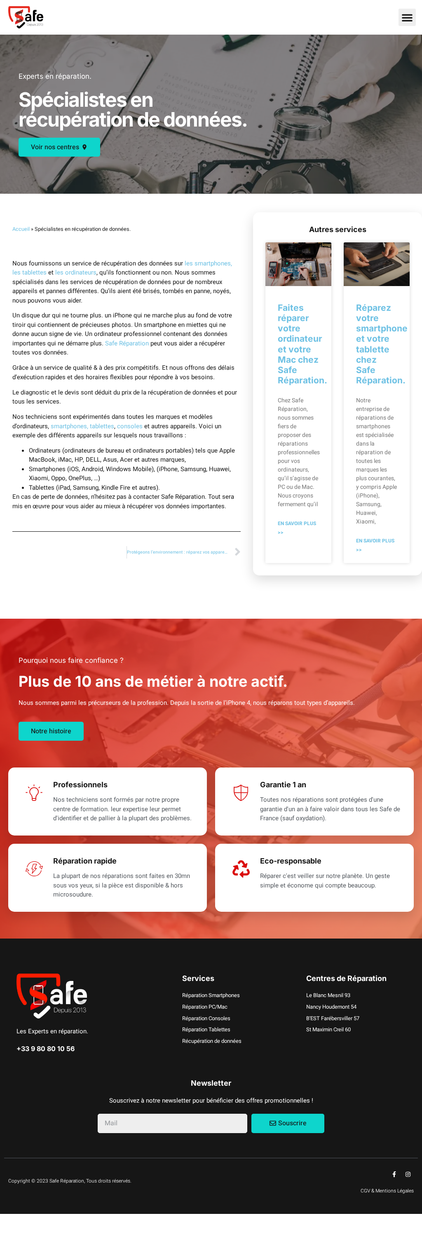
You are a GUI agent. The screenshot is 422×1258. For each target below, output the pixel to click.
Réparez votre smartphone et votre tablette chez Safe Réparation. (382, 344)
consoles (130, 426)
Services (198, 978)
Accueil (21, 229)
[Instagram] (408, 1174)
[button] (407, 17)
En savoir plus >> (297, 528)
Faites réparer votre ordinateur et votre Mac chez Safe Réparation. (302, 344)
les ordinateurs (75, 272)
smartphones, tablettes (82, 426)
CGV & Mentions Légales (387, 1191)
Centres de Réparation (346, 978)
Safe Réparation (127, 343)
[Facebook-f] (394, 1174)
